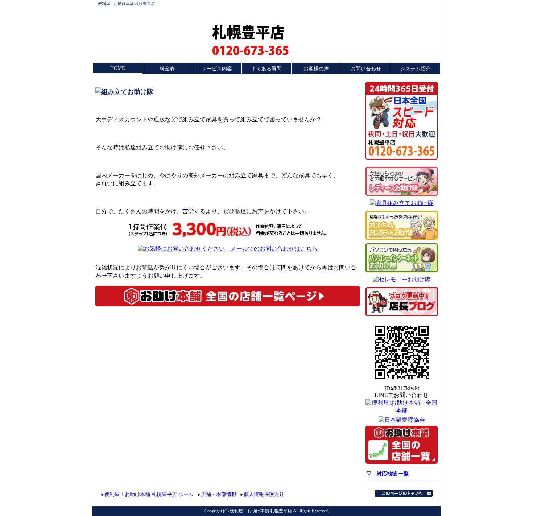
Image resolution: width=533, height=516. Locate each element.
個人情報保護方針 (264, 494)
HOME (117, 68)
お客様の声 (316, 68)
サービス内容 (217, 68)
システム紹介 (415, 68)
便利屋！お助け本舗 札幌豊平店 (126, 3)
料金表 (167, 68)
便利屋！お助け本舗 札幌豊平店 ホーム (149, 494)
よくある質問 (266, 68)
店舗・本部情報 (218, 494)
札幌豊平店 (248, 32)
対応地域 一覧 (393, 473)
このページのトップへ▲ (404, 493)
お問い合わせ (366, 68)
